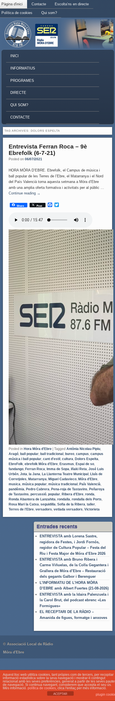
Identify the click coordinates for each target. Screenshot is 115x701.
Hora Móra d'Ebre (38, 449)
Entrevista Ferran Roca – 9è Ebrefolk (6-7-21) (48, 149)
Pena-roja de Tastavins (69, 489)
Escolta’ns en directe (72, 4)
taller (91, 504)
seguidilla (48, 504)
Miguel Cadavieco (62, 479)
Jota (23, 474)
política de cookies (42, 688)
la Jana (34, 474)
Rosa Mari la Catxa (24, 504)
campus (82, 454)
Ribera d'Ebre (72, 494)
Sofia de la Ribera (71, 504)
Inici (14, 56)
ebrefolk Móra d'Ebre (41, 464)
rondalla (63, 499)
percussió (38, 494)
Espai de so (85, 464)
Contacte (39, 4)
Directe (18, 92)
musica (14, 484)
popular (54, 494)
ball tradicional (51, 454)
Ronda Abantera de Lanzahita (32, 499)
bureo (69, 454)
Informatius (22, 68)
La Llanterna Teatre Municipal (65, 474)
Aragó (13, 454)
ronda (89, 494)
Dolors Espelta (86, 459)
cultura (67, 459)
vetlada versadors (68, 509)
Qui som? (49, 13)
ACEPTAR (60, 693)
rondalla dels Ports (87, 499)
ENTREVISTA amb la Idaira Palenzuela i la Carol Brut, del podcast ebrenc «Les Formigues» (74, 600)
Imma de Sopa (58, 469)
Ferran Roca (35, 469)
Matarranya (37, 479)
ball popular (29, 454)
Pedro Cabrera (37, 489)
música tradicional (63, 484)
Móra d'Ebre (87, 479)
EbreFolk (16, 464)
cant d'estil (51, 459)
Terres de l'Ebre (21, 509)
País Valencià (89, 484)
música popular (34, 484)
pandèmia (16, 489)
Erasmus (66, 464)
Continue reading (24, 193)
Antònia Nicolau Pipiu (83, 449)
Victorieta (92, 509)
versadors (43, 509)
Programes (22, 80)
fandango (16, 469)
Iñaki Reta (79, 469)
